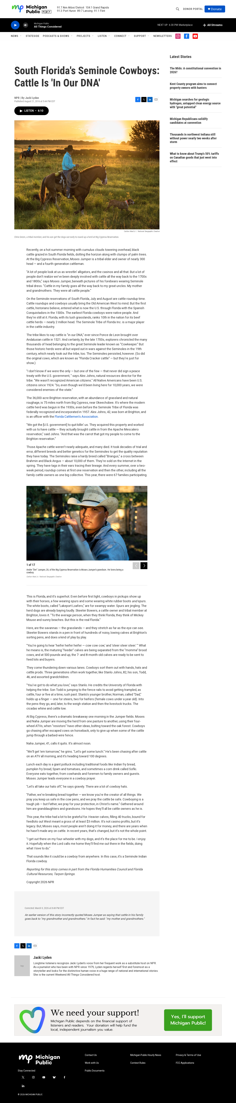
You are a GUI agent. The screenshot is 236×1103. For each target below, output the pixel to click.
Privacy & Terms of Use (188, 1055)
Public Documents (95, 1070)
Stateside (32, 36)
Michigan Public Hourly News (145, 1055)
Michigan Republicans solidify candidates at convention (189, 120)
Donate (216, 9)
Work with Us (92, 1063)
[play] (15, 25)
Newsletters (162, 36)
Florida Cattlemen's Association (76, 416)
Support (140, 36)
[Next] (143, 565)
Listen (102, 36)
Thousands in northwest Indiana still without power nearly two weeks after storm (193, 138)
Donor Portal (193, 9)
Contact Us (91, 1055)
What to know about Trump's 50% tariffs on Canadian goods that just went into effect (194, 157)
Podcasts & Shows (56, 36)
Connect (120, 36)
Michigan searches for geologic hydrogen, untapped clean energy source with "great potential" (195, 103)
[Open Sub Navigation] (21, 36)
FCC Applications (185, 1063)
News (14, 36)
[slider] (31, 25)
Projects (83, 36)
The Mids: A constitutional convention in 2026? (195, 70)
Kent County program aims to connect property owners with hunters (193, 85)
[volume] (26, 25)
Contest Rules (137, 1063)
